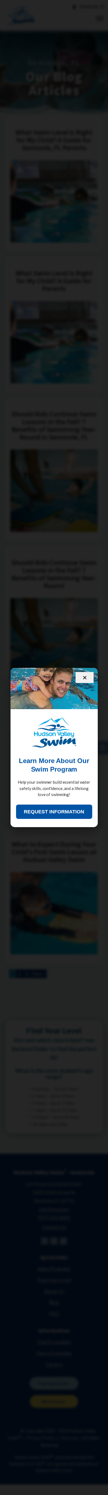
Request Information (54, 811)
